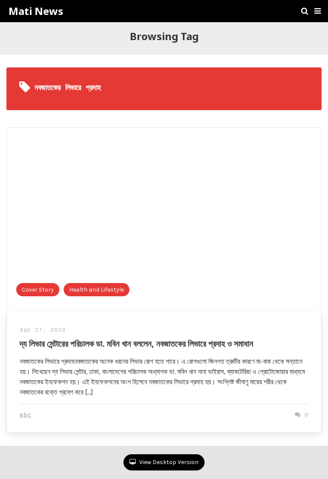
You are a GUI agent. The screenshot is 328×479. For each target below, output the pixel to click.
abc (25, 415)
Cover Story (38, 289)
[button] (317, 11)
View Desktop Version (168, 462)
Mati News (36, 11)
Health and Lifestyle (96, 289)
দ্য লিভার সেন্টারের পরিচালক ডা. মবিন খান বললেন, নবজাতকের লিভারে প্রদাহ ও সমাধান (136, 343)
